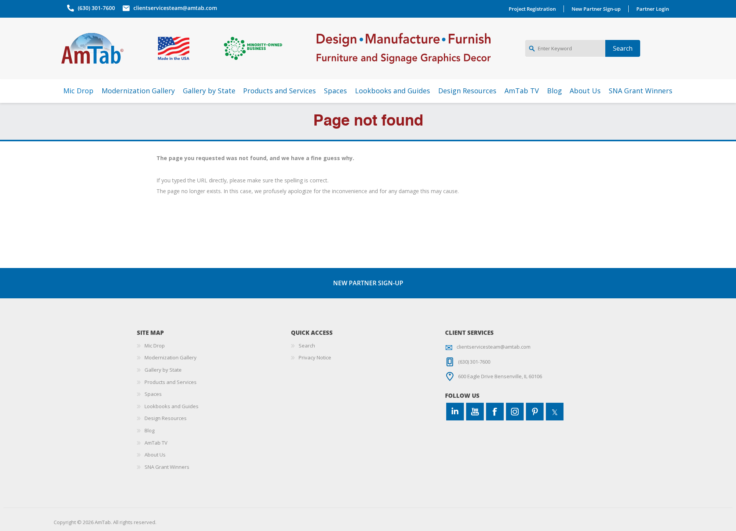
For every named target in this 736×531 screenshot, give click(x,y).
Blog (149, 430)
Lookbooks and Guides (172, 406)
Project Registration (532, 8)
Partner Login (652, 8)
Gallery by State (163, 369)
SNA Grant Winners (167, 466)
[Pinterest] (535, 411)
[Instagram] (515, 411)
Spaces (153, 393)
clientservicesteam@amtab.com (175, 8)
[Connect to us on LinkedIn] (455, 411)
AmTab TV (156, 442)
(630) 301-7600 (96, 8)
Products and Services (171, 382)
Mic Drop (155, 345)
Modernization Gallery (171, 357)
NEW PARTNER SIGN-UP (368, 283)
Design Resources (166, 418)
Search (307, 345)
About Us (155, 454)
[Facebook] (495, 411)
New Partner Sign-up (596, 8)
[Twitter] (555, 411)
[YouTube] (475, 411)
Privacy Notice (315, 357)
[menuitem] (214, 346)
